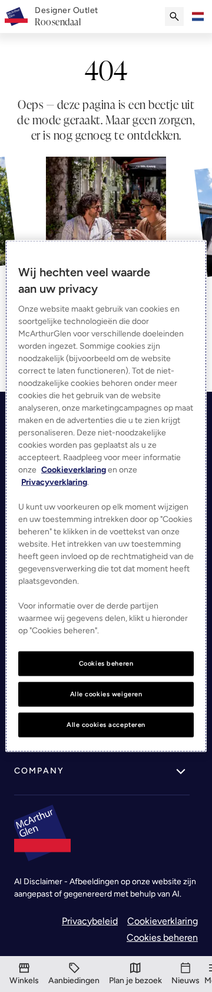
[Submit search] (174, 16)
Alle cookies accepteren (106, 724)
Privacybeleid (90, 921)
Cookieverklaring (162, 921)
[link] (66, 16)
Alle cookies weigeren (106, 694)
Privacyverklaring (54, 482)
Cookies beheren (162, 937)
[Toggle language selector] (197, 16)
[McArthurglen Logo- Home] (16, 16)
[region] (106, 496)
